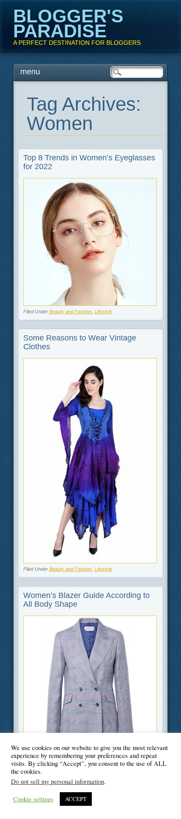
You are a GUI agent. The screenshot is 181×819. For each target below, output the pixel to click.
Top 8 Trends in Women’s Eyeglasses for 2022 (89, 162)
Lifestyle (103, 311)
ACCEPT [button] (76, 799)
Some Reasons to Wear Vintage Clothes (79, 342)
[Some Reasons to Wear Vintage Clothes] (90, 561)
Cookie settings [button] (33, 799)
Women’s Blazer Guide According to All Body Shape (86, 600)
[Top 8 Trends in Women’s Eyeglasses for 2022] (90, 303)
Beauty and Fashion (70, 311)
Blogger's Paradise (68, 23)
